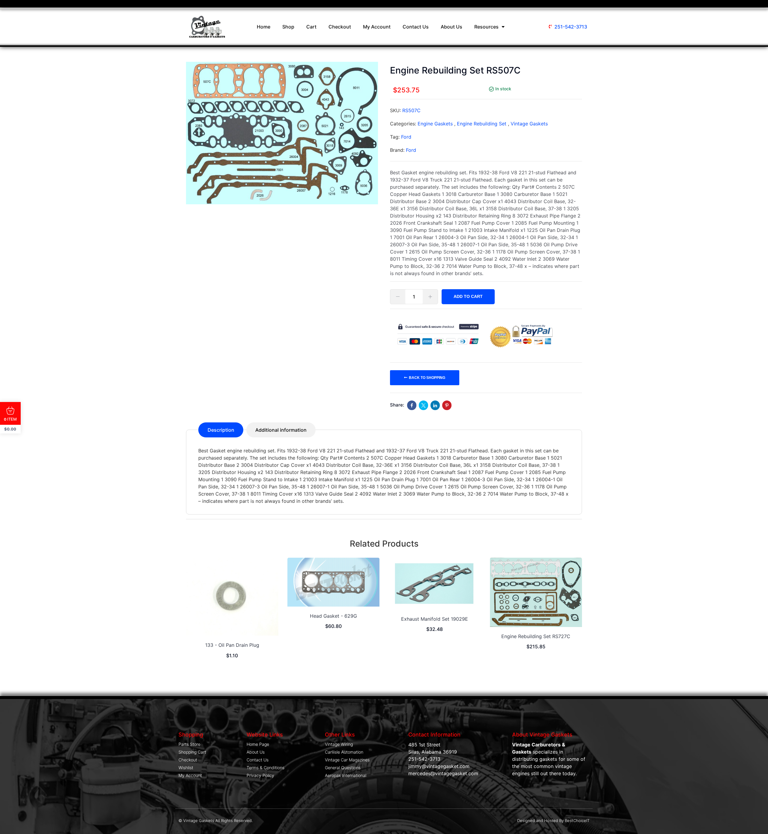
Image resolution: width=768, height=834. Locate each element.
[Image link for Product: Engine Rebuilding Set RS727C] (536, 592)
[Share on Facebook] (411, 405)
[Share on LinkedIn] (435, 405)
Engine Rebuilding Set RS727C (535, 636)
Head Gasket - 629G (333, 616)
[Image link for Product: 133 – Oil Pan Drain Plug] (232, 597)
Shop (288, 27)
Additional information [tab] (281, 430)
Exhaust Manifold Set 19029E (434, 619)
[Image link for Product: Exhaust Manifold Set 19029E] (434, 584)
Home (263, 27)
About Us (451, 27)
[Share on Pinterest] (447, 405)
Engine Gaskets (435, 124)
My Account (377, 27)
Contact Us (416, 27)
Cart (311, 27)
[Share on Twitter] (423, 405)
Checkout (339, 27)
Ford (406, 137)
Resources (486, 27)
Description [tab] (221, 430)
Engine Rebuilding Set (481, 124)
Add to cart (468, 296)
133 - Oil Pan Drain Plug (232, 645)
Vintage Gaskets (529, 124)
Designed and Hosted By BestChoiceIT (553, 820)
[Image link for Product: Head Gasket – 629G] (333, 582)
